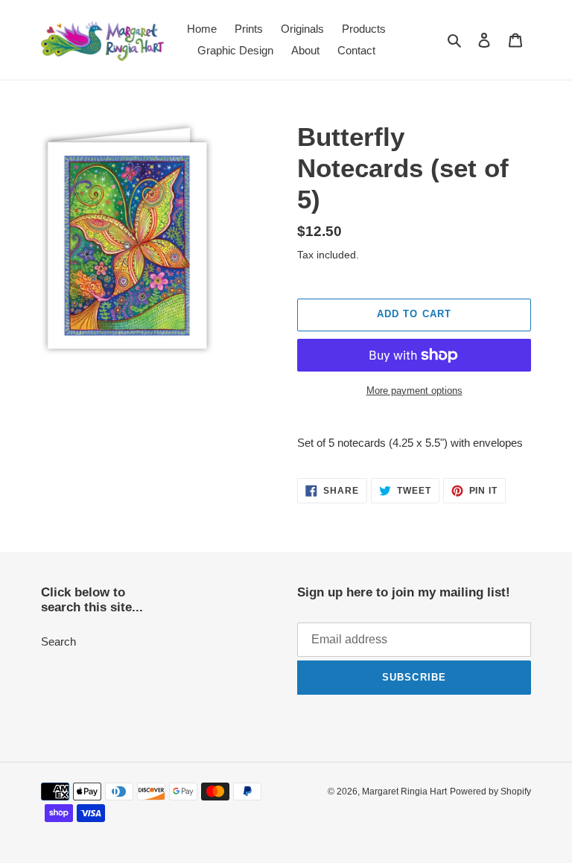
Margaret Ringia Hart (404, 791)
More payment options (414, 390)
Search (58, 641)
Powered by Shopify (490, 791)
